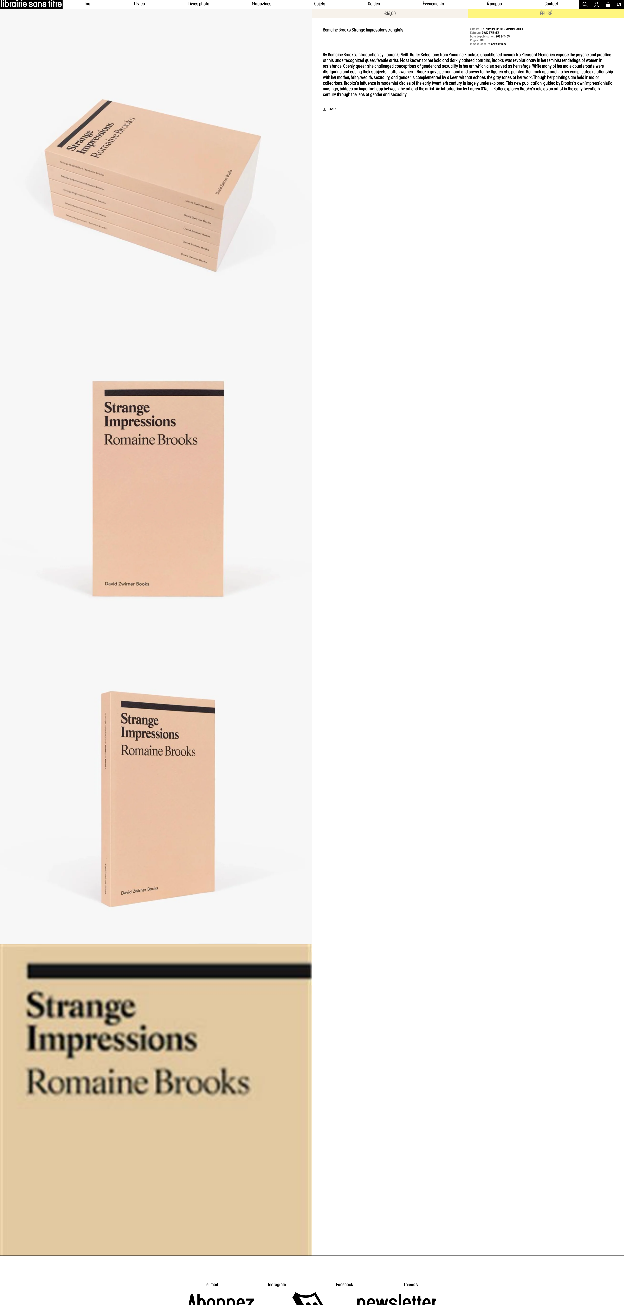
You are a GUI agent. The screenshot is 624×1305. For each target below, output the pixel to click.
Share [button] (332, 109)
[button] (139, 4)
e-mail (212, 1284)
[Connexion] (596, 4)
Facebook (344, 1284)
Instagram (277, 1284)
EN (619, 4)
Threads (410, 1284)
